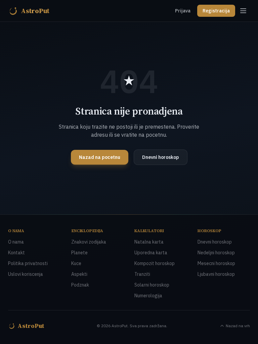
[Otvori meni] (243, 10)
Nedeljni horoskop (216, 253)
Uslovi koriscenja (25, 274)
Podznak (80, 285)
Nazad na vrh (238, 325)
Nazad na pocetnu (99, 157)
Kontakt (16, 253)
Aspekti (79, 274)
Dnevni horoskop (160, 157)
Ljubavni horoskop (216, 274)
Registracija (216, 11)
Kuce (76, 263)
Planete (79, 253)
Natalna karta (149, 242)
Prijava (182, 11)
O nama (16, 242)
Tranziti (142, 274)
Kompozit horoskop (154, 263)
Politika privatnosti (28, 263)
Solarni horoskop (151, 285)
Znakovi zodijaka (88, 242)
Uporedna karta (150, 253)
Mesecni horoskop (216, 263)
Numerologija (148, 296)
